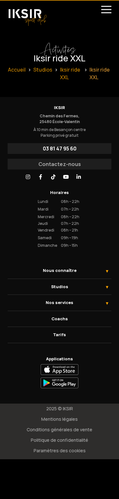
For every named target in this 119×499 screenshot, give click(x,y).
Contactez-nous (59, 164)
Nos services (59, 302)
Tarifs (59, 334)
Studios (59, 286)
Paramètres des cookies (60, 450)
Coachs (59, 319)
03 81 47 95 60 (59, 148)
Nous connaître (59, 270)
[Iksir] (27, 14)
